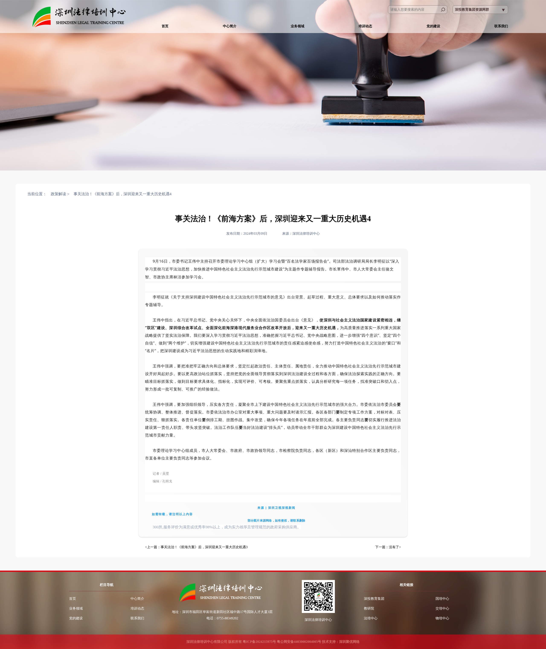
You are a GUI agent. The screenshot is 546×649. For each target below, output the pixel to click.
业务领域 (297, 26)
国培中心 (442, 598)
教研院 (369, 608)
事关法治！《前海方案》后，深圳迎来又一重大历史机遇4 (122, 194)
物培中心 (442, 618)
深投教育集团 (374, 598)
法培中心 (371, 618)
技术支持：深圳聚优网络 (341, 641)
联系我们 (501, 26)
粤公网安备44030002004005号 (298, 641)
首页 (165, 26)
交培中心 (442, 608)
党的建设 (433, 26)
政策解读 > (60, 194)
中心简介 (230, 26)
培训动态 (365, 26)
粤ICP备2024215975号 (259, 641)
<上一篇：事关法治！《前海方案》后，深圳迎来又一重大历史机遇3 (196, 547)
